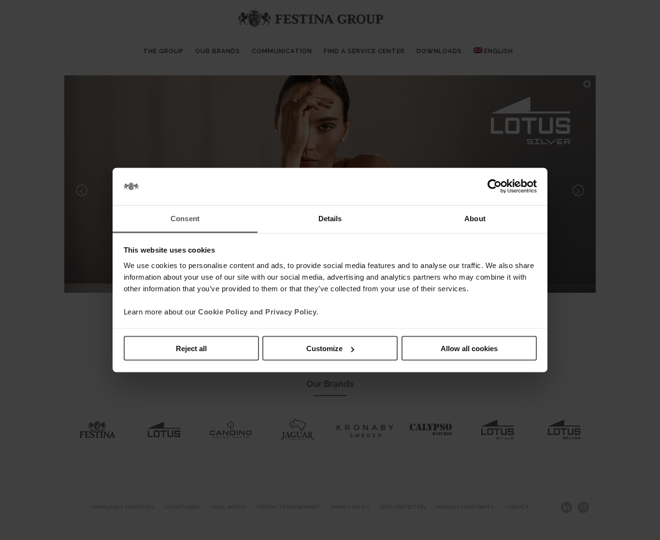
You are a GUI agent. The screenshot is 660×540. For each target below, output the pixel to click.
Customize (324, 348)
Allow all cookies (469, 348)
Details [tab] (330, 218)
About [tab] (475, 218)
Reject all (191, 348)
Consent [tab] (185, 218)
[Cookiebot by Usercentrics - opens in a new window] (494, 186)
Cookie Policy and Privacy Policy (257, 311)
